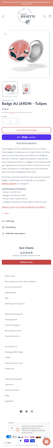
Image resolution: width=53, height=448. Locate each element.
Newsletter (9, 401)
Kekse (7, 395)
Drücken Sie (9, 368)
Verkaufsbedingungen (13, 379)
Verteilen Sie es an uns (14, 363)
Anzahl (4, 116)
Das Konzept (10, 276)
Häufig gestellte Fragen (14, 352)
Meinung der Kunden (13, 330)
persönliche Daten (12, 390)
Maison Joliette (23, 445)
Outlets (8, 357)
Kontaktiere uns (11, 346)
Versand (11, 112)
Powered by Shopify (32, 445)
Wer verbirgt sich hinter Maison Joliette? (21, 281)
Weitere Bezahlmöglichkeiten (26, 143)
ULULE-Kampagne (12, 325)
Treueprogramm (11, 319)
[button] (3, 16)
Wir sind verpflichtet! (13, 287)
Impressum (9, 384)
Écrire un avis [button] (26, 262)
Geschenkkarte (11, 292)
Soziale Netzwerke (12, 336)
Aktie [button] (7, 213)
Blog (6, 298)
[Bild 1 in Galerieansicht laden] (10, 89)
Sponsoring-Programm (14, 314)
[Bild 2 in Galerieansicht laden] (26, 89)
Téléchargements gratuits (15, 303)
